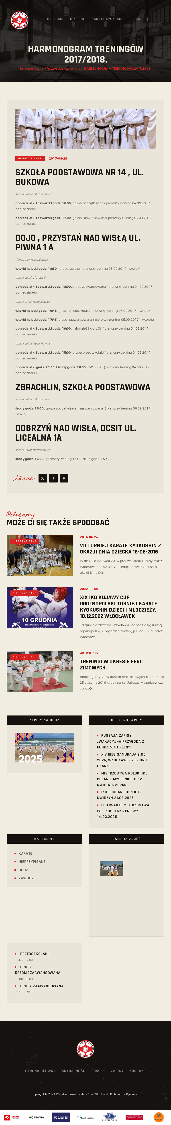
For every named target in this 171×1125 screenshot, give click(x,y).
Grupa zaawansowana (41, 986)
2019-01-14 (89, 653)
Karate (25, 853)
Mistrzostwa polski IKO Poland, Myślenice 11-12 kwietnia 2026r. (122, 779)
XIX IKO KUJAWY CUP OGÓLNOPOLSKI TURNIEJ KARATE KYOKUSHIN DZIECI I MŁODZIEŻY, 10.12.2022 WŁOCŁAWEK (118, 606)
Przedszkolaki (34, 953)
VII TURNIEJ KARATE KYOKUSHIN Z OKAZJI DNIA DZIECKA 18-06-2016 (120, 549)
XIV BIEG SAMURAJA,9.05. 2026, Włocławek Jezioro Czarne (122, 760)
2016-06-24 (89, 537)
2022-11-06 (89, 589)
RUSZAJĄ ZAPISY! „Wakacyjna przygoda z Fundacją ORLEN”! (120, 741)
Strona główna (31, 69)
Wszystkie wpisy (60, 69)
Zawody (26, 878)
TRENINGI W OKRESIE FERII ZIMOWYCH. (111, 665)
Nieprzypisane (30, 158)
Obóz (23, 869)
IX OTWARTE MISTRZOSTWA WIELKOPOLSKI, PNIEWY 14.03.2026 (123, 811)
